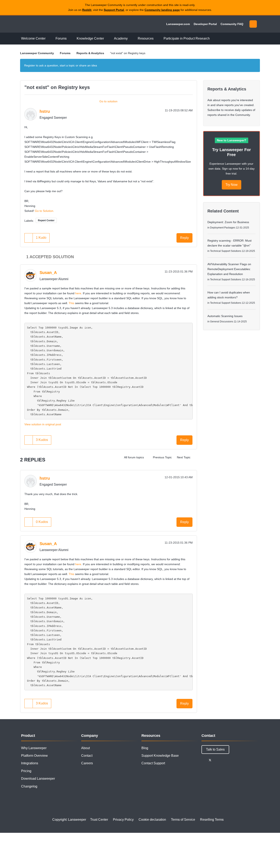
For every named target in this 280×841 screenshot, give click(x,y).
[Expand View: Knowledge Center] (107, 39)
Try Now (231, 184)
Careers (87, 763)
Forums (65, 53)
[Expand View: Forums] (70, 39)
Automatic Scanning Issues (224, 316)
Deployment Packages (222, 227)
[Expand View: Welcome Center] (49, 39)
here (78, 293)
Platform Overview (34, 755)
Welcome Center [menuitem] (33, 38)
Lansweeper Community (48, 24)
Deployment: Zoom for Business (228, 222)
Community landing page (162, 9)
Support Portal (114, 9)
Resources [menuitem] (146, 38)
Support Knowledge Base (160, 755)
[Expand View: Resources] (157, 39)
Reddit (86, 9)
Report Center (46, 220)
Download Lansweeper (38, 778)
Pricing (26, 771)
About (85, 748)
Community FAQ (232, 24)
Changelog (29, 786)
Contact (86, 755)
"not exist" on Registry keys (57, 87)
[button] (29, 237)
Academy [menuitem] (121, 38)
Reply (184, 238)
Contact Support (153, 763)
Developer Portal (205, 24)
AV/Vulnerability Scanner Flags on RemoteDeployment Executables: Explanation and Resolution (229, 269)
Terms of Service (183, 819)
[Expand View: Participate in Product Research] (213, 39)
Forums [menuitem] (61, 38)
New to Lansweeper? (231, 140)
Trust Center (99, 819)
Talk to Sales (215, 749)
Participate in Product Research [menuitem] (187, 38)
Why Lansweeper (34, 748)
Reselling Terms (212, 819)
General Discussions (221, 321)
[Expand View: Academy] (131, 39)
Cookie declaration (152, 819)
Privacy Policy (123, 819)
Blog (144, 748)
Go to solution (108, 101)
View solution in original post (42, 424)
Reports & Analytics (90, 53)
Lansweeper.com (178, 24)
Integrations (29, 763)
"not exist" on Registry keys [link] (127, 53)
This (71, 303)
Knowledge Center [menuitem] (90, 38)
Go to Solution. (44, 210)
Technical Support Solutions (225, 251)
